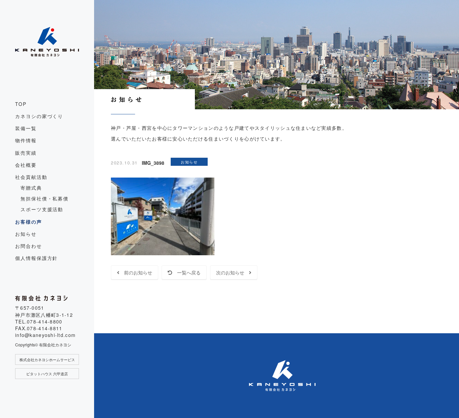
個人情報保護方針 (36, 258)
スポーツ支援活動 (41, 209)
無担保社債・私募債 (44, 198)
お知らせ (26, 233)
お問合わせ (28, 245)
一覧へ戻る (186, 272)
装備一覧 (26, 128)
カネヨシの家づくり (39, 116)
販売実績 (26, 152)
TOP (21, 104)
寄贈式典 (31, 187)
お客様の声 (28, 221)
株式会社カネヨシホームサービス (47, 359)
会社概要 (26, 164)
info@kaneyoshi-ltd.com (45, 335)
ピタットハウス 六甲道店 (47, 373)
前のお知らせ (135, 272)
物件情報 (26, 140)
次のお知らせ (232, 272)
